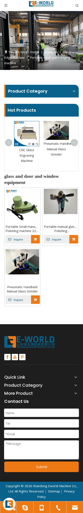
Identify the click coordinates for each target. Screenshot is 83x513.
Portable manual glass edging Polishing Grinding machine (60, 228)
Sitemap (54, 491)
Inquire (18, 239)
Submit (41, 466)
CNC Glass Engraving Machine (26, 155)
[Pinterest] (22, 357)
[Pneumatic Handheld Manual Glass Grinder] (22, 261)
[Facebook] (7, 357)
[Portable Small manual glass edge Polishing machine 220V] (22, 205)
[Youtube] (15, 357)
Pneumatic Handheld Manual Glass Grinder (59, 148)
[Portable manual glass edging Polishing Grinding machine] (60, 201)
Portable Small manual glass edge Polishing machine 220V (22, 228)
